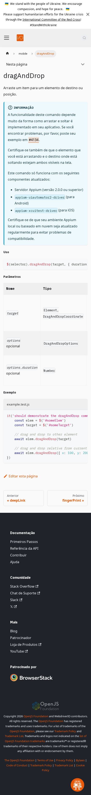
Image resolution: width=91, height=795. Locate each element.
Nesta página (16, 64)
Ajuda (14, 562)
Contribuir (18, 555)
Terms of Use (45, 760)
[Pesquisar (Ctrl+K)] (84, 38)
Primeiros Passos (24, 541)
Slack (14, 600)
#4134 (34, 139)
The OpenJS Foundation (19, 760)
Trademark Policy (65, 731)
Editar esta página (23, 476)
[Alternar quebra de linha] (74, 263)
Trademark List (14, 736)
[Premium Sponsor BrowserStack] (31, 681)
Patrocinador (20, 637)
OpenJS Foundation (35, 716)
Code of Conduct (17, 765)
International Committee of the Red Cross (51, 19)
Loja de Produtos (23, 644)
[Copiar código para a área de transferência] (82, 263)
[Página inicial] (7, 53)
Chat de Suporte (23, 593)
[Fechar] (88, 14)
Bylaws (80, 760)
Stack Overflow (22, 586)
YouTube (17, 651)
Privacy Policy (64, 760)
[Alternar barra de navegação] (6, 38)
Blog (13, 631)
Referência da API (24, 548)
